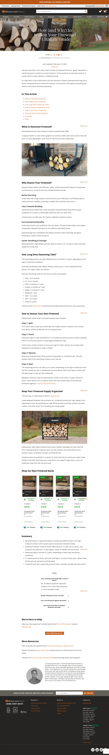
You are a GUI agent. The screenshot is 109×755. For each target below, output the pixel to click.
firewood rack (54, 396)
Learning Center (15, 6)
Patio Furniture (29, 17)
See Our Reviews (35, 711)
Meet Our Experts (62, 708)
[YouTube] (97, 750)
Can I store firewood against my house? (53, 600)
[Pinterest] (101, 750)
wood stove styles (42, 650)
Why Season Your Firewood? (35, 102)
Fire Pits (16, 17)
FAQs (27, 119)
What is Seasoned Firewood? (36, 99)
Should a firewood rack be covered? (52, 595)
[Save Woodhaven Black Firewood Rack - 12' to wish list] (67, 478)
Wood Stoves (77, 17)
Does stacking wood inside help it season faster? (54, 579)
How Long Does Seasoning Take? (37, 105)
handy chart (37, 306)
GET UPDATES (88, 693)
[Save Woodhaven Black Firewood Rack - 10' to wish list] (50, 478)
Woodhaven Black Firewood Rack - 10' (46, 513)
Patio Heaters (63, 17)
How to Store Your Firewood (36, 110)
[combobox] (61, 11)
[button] (107, 6)
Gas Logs (51, 17)
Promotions (5, 6)
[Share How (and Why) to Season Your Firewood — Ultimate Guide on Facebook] (56, 55)
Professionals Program (29, 6)
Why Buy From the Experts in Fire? (66, 703)
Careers (59, 713)
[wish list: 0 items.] (100, 11)
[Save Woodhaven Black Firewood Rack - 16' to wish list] (84, 478)
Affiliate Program (61, 711)
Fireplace (6, 17)
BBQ (41, 17)
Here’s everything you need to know (60, 646)
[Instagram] (93, 750)
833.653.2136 (26, 627)
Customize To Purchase (31, 499)
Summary (28, 116)
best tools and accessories (41, 658)
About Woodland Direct (63, 705)
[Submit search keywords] (86, 11)
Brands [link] (89, 17)
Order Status (41, 6)
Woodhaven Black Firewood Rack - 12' (63, 513)
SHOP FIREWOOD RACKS (54, 633)
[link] (102, 16)
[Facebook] (105, 750)
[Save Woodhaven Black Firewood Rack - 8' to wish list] (34, 478)
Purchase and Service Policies (39, 703)
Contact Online (87, 742)
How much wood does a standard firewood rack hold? (54, 606)
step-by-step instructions (46, 383)
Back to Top (83, 126)
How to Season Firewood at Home (38, 107)
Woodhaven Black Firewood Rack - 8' (29, 513)
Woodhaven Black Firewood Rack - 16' (79, 513)
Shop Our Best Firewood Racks (36, 113)
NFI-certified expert (64, 624)
